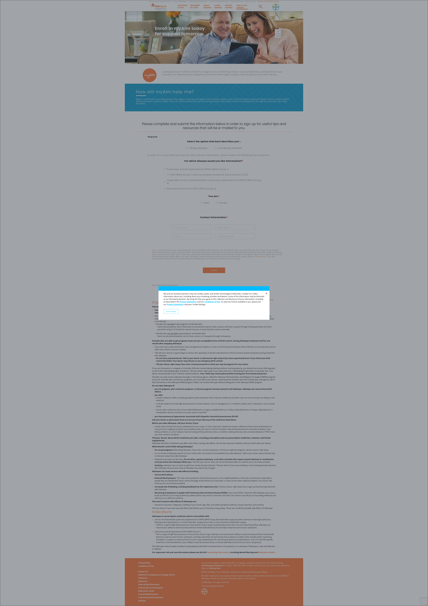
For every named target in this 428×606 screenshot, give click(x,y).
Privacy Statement (188, 302)
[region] (214, 303)
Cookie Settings (171, 311)
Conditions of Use (212, 302)
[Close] (266, 293)
